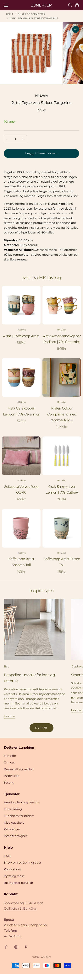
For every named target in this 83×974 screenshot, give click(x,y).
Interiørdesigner (15, 836)
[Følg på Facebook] (6, 947)
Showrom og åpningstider (22, 862)
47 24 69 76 (12, 936)
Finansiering (13, 809)
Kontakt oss (12, 869)
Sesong (9, 782)
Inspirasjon (11, 776)
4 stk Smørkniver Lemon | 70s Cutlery (62, 489)
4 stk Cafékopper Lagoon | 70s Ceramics (21, 411)
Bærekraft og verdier (19, 769)
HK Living (41, 95)
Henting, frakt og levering (22, 802)
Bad (6, 666)
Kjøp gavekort (14, 822)
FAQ (7, 856)
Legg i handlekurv (41, 153)
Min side (10, 755)
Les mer (9, 716)
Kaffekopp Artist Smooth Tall (21, 562)
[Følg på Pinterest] (26, 947)
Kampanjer (12, 829)
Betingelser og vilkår (18, 883)
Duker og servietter (31, 14)
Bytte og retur (14, 876)
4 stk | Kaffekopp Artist (21, 336)
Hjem (9, 14)
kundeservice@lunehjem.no (25, 925)
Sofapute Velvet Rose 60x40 (21, 489)
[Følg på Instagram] (16, 947)
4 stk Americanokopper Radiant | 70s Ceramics (62, 339)
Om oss (9, 762)
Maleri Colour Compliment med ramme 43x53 (61, 414)
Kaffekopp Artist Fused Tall (61, 562)
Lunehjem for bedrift (19, 816)
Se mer (41, 727)
